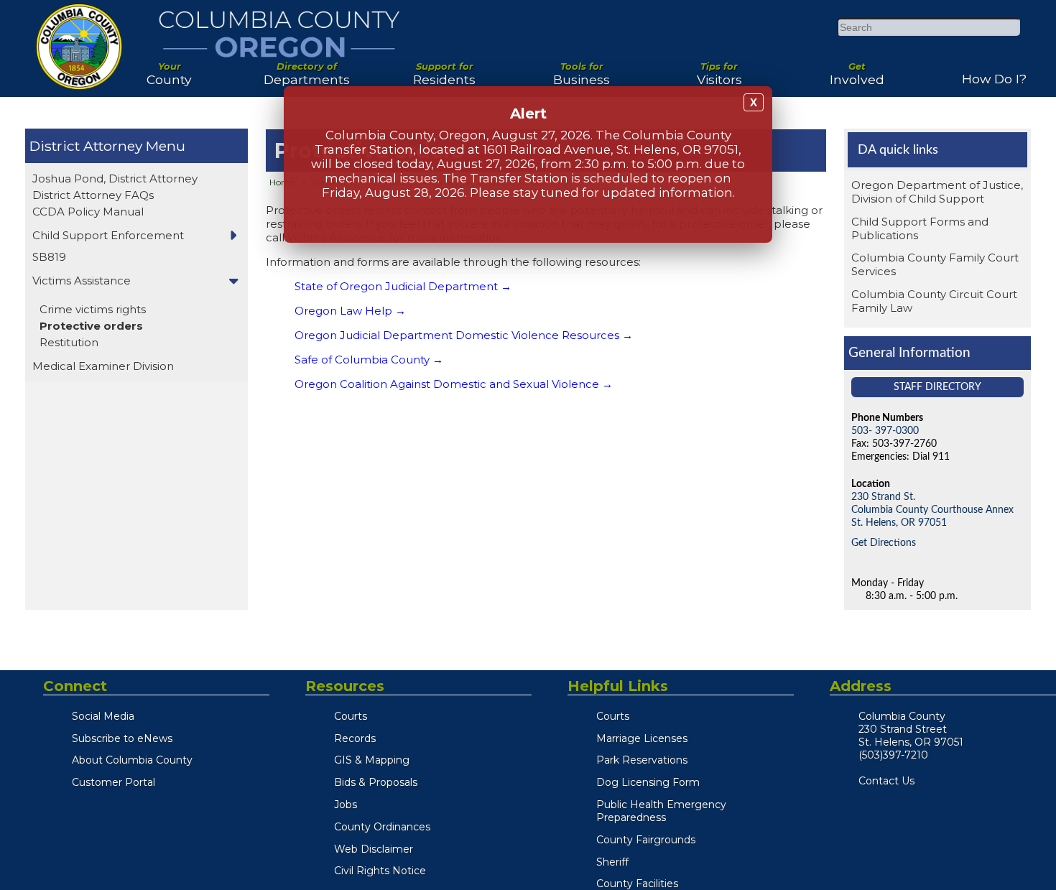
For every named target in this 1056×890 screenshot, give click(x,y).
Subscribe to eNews (122, 738)
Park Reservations (641, 760)
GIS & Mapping (371, 760)
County (169, 68)
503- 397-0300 (885, 430)
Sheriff (612, 862)
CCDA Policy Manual (88, 211)
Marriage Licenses (641, 738)
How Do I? (994, 73)
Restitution (69, 342)
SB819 (49, 257)
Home (282, 182)
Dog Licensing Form (648, 782)
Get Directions (883, 542)
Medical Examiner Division (103, 366)
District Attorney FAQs (93, 195)
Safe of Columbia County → (369, 359)
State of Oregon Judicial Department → (403, 286)
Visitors (719, 68)
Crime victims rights (93, 309)
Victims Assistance (81, 280)
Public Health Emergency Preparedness (661, 811)
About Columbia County (132, 760)
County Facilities (637, 883)
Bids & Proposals (375, 782)
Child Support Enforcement (108, 235)
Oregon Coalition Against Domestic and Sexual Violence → (454, 384)
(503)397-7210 (893, 754)
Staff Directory (937, 386)
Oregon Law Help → (350, 310)
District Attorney (85, 145)
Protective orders (91, 326)
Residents (444, 68)
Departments (307, 68)
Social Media (103, 716)
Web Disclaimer (373, 849)
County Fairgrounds (645, 839)
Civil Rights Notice (380, 870)
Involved (857, 68)
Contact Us (886, 780)
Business (581, 68)
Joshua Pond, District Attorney (115, 178)
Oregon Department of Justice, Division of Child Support (937, 191)
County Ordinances (382, 826)
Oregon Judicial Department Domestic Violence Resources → (464, 335)
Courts (350, 716)
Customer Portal (113, 782)
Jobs (345, 804)
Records (355, 738)
